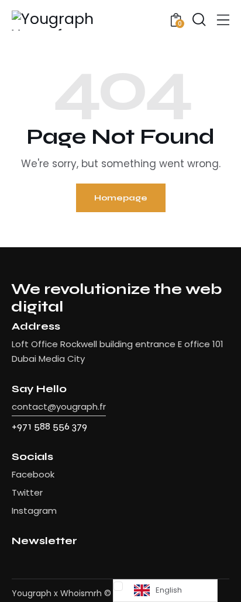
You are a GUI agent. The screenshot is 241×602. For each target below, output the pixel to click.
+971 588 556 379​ (49, 426)
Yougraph (31, 593)
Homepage (120, 198)
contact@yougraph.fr (59, 406)
